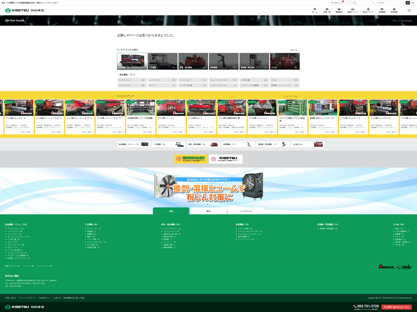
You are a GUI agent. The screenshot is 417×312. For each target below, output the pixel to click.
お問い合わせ (10, 298)
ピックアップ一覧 (290, 96)
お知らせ (57, 298)
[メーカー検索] (360, 3)
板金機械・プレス (127, 74)
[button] (409, 10)
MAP (54, 280)
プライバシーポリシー (27, 298)
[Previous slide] (120, 117)
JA (408, 3)
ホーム (395, 21)
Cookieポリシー (45, 298)
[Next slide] (296, 117)
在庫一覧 (294, 50)
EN (413, 3)
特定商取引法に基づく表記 (74, 298)
